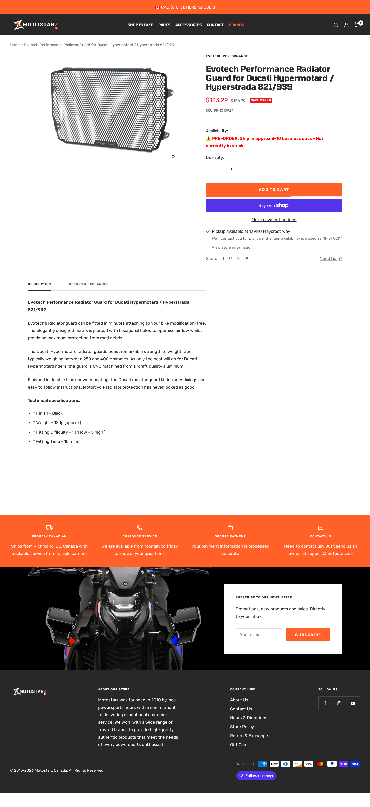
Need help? (331, 258)
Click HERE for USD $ (195, 7)
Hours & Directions (248, 717)
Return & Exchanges (89, 284)
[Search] (336, 25)
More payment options (274, 219)
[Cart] (357, 24)
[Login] (346, 25)
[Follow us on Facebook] (325, 703)
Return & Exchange (249, 735)
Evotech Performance (227, 56)
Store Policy (242, 726)
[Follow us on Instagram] (339, 703)
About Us (239, 699)
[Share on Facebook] (224, 258)
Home (15, 45)
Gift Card (239, 744)
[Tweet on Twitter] (238, 258)
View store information (232, 247)
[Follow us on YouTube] (353, 703)
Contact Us (241, 708)
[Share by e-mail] (246, 258)
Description (39, 284)
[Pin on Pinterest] (230, 258)
